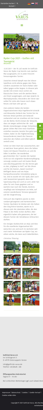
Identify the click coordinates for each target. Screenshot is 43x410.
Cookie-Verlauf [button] (35, 392)
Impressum (6, 392)
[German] (29, 3)
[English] (36, 3)
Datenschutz (16, 392)
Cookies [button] (25, 392)
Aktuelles (7, 64)
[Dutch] (32, 3)
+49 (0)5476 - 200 (15, 367)
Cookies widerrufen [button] (9, 395)
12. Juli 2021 (9, 36)
